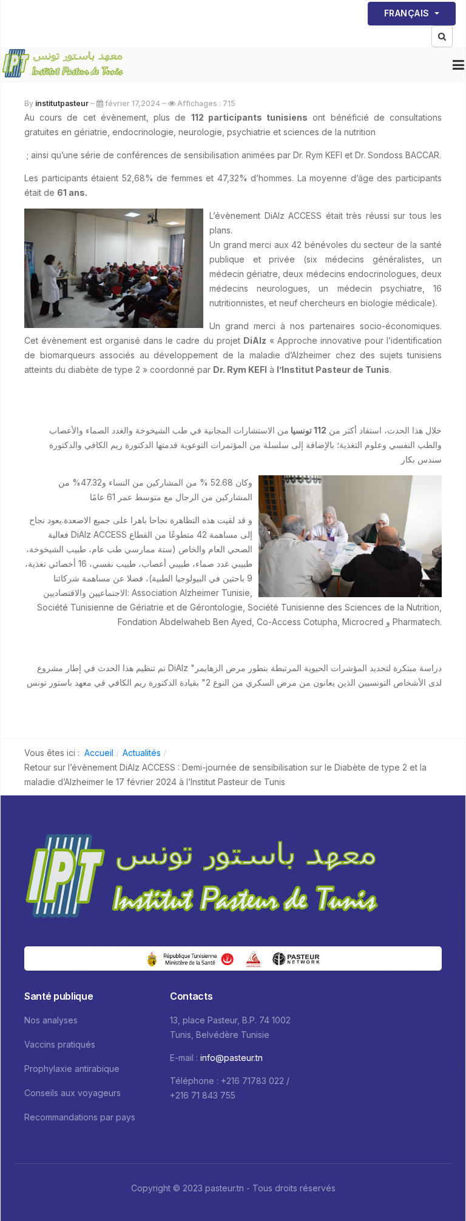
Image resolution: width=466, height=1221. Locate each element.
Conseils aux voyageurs (72, 1093)
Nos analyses (51, 1020)
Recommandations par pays (79, 1117)
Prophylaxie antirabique (72, 1068)
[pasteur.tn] (62, 65)
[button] (459, 65)
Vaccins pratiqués (59, 1044)
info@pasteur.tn (231, 1057)
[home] (201, 880)
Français (408, 13)
